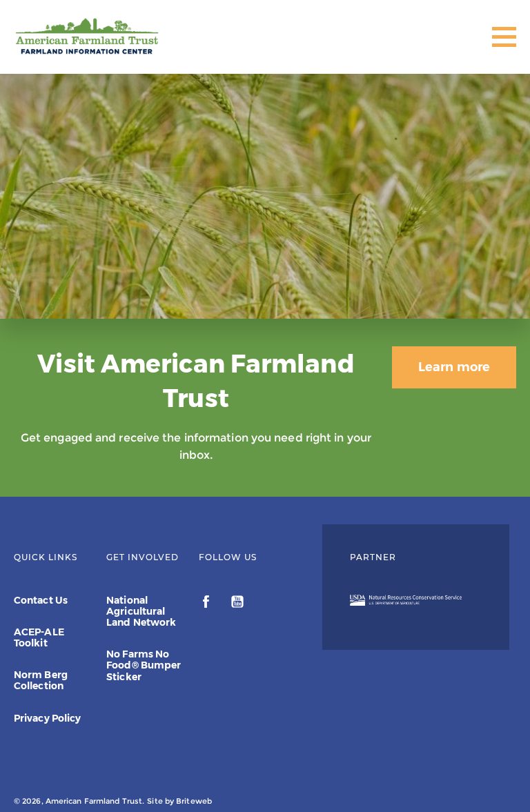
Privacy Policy (47, 718)
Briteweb (194, 801)
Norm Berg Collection (41, 680)
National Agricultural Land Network (141, 611)
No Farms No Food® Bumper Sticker (143, 665)
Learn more (454, 367)
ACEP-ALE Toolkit (39, 637)
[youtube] (237, 603)
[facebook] (207, 603)
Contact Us (41, 600)
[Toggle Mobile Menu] (504, 37)
